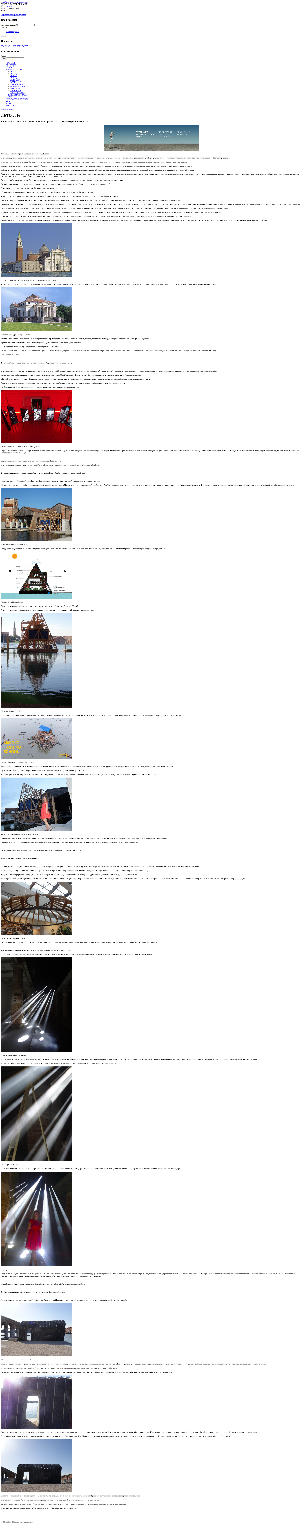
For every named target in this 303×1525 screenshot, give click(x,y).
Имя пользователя (9, 25)
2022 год (13, 71)
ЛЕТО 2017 (15, 80)
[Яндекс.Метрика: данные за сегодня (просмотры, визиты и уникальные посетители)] (8, 110)
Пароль (4, 27)
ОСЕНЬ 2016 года (17, 86)
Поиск (4, 56)
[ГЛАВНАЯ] (6, 6)
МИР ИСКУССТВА (20, 46)
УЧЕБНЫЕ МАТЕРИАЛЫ (16, 95)
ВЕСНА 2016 (15, 91)
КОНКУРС (10, 103)
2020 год (13, 76)
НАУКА (9, 97)
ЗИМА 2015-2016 (17, 93)
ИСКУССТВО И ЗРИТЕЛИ (17, 99)
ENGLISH (10, 106)
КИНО (8, 101)
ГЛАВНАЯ (5, 46)
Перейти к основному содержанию (15, 2)
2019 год (13, 78)
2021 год (13, 74)
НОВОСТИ (10, 67)
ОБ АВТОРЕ (11, 65)
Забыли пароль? (12, 32)
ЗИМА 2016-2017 (17, 84)
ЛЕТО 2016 (15, 88)
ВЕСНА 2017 (15, 82)
